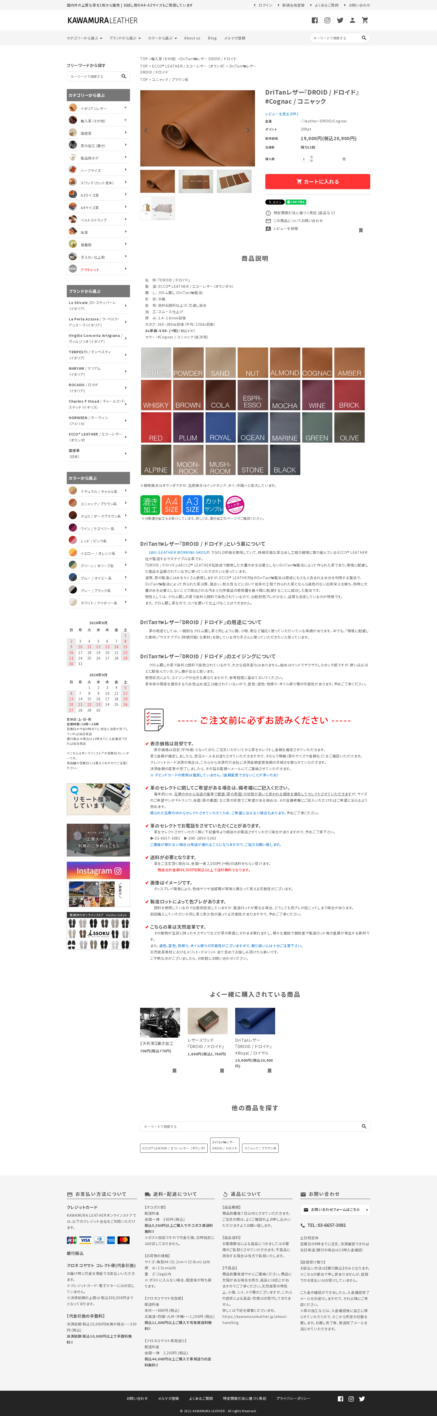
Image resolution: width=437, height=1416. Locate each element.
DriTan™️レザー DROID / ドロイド (208, 58)
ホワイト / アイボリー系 (99, 602)
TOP (144, 58)
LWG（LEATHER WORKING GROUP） (180, 552)
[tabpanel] (197, 128)
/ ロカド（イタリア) (83, 387)
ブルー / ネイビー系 (96, 578)
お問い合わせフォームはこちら (331, 1209)
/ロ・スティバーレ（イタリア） (92, 305)
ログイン (265, 5)
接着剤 (86, 244)
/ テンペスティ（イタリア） (90, 354)
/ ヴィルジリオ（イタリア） (95, 338)
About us (192, 37)
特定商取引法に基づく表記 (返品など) (300, 212)
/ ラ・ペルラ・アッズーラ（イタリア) (94, 322)
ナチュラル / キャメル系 (99, 491)
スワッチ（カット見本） (98, 182)
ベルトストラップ (94, 220)
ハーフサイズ (91, 170)
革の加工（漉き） (93, 145)
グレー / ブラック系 (96, 590)
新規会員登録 (293, 5)
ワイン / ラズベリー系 (97, 528)
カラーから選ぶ (160, 37)
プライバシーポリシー (293, 1398)
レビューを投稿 (281, 228)
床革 (84, 232)
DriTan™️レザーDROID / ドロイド (224, 1145)
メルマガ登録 (234, 37)
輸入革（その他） (164, 58)
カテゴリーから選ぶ (82, 37)
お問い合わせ (359, 5)
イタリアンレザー (94, 108)
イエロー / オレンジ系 (98, 553)
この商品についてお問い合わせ (294, 220)
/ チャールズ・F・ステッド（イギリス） (97, 404)
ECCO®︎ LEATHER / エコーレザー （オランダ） (188, 66)
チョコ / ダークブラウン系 (101, 516)
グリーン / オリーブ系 (97, 565)
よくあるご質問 (327, 5)
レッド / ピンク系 (94, 540)
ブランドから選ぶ (123, 37)
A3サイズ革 (90, 195)
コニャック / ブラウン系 (170, 79)
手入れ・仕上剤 (93, 257)
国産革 (86, 133)
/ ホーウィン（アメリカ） (88, 420)
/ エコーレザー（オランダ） (95, 437)
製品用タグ (90, 158)
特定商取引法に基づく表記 (244, 1398)
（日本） (74, 453)
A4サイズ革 (90, 207)
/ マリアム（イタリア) (85, 371)
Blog (212, 37)
